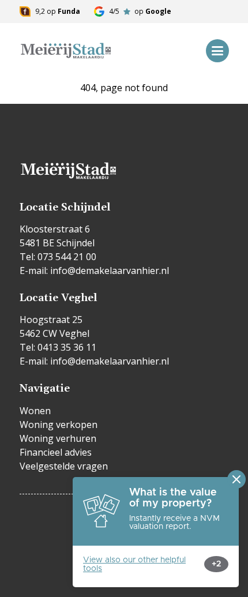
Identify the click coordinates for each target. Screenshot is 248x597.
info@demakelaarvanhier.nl (109, 270)
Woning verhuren (58, 438)
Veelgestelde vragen (64, 466)
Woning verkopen (58, 424)
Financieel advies (56, 452)
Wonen (35, 410)
